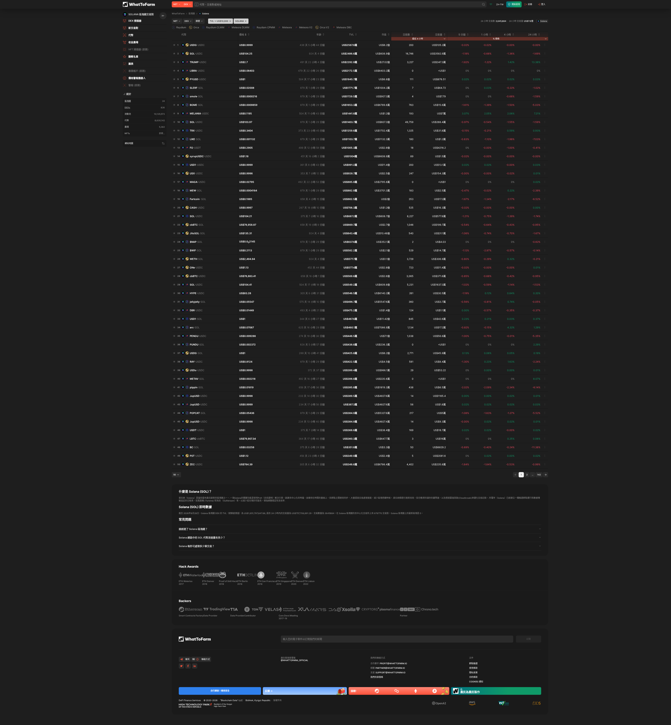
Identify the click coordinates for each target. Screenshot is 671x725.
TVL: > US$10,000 (219, 21)
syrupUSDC (200, 156)
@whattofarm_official (294, 660)
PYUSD (198, 79)
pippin (196, 387)
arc (195, 327)
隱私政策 (473, 672)
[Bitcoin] (434, 690)
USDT (197, 430)
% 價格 (496, 38)
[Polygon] (396, 690)
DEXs (127, 107)
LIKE (195, 139)
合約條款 (473, 677)
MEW (196, 190)
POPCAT (198, 412)
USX (196, 173)
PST (196, 455)
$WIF (196, 250)
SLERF (196, 87)
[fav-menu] (174, 45)
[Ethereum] (415, 690)
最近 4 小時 (417, 38)
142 (539, 474)
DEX (186, 4)
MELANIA (199, 113)
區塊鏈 (128, 101)
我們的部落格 (376, 677)
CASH (197, 207)
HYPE (197, 293)
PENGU (198, 335)
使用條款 (473, 668)
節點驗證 (473, 663)
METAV (197, 378)
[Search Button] (483, 4)
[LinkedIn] (194, 666)
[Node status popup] (490, 4)
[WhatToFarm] (140, 4)
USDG (197, 44)
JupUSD (198, 395)
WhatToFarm (178, 13)
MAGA (197, 181)
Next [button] (545, 474)
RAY (196, 361)
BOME (196, 104)
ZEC (196, 464)
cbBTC (197, 224)
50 (174, 474)
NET (175, 4)
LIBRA (197, 70)
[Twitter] (181, 666)
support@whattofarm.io (390, 672)
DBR (196, 310)
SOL (196, 53)
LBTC (197, 438)
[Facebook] (188, 666)
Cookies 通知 (476, 681)
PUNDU (197, 344)
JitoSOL (197, 233)
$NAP (196, 241)
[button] (360, 529)
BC (194, 447)
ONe (196, 267)
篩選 (198, 21)
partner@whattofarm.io (390, 668)
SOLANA (239, 21)
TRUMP (198, 62)
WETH (196, 258)
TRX (196, 130)
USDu (197, 370)
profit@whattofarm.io (393, 663)
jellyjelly (197, 301)
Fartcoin (198, 199)
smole (196, 96)
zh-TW (499, 4)
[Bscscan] (376, 690)
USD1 (197, 164)
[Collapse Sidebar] (163, 15)
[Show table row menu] (545, 45)
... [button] (532, 474)
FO (195, 147)
